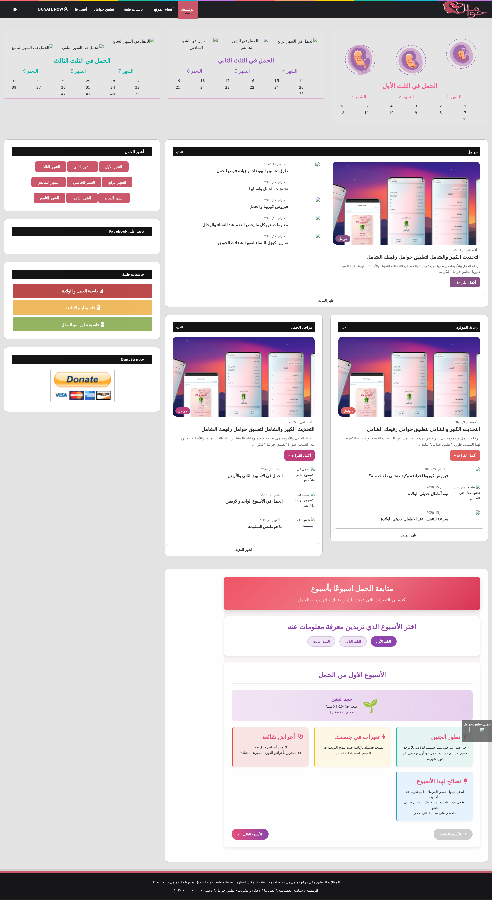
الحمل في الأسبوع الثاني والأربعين (254, 476)
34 (112, 87)
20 (301, 87)
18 (202, 80)
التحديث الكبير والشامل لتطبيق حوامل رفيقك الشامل (423, 257)
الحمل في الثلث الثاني (246, 60)
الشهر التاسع (49, 198)
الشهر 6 (194, 71)
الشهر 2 (406, 96)
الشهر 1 (454, 96)
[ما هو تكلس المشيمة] (300, 527)
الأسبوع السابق (450, 834)
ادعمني (208, 890)
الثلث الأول (383, 641)
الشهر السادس (48, 182)
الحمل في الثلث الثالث (82, 60)
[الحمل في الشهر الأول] (461, 50)
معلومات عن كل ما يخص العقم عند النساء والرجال (245, 225)
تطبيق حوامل (105, 9)
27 (137, 80)
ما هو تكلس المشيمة (265, 526)
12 (342, 112)
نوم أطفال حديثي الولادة (428, 494)
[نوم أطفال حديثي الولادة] (466, 494)
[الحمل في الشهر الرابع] (297, 38)
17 (227, 80)
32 (14, 80)
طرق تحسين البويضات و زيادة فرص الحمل (252, 171)
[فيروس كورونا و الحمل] (318, 200)
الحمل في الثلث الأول (410, 85)
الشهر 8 (78, 71)
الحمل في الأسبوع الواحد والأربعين (254, 501)
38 (14, 87)
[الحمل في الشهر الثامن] (82, 44)
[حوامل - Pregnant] (464, 9)
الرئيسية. (188, 9)
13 (465, 119)
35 (88, 87)
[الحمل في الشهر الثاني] (410, 57)
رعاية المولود (467, 327)
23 (227, 87)
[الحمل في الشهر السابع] (133, 38)
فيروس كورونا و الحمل (268, 207)
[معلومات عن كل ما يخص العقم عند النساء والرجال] (318, 218)
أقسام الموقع (164, 9)
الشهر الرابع (117, 182)
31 (38, 80)
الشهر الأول (113, 166)
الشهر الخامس (84, 182)
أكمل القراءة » (465, 282)
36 (63, 87)
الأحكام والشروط (249, 890)
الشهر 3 (358, 96)
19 (178, 80)
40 (112, 94)
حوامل (472, 152)
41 (88, 94)
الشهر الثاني (82, 166)
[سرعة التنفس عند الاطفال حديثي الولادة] (477, 512)
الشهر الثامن (82, 198)
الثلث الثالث (321, 641)
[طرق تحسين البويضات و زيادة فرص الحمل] (317, 164)
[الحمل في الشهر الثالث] (360, 57)
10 (391, 112)
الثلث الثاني (353, 641)
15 (276, 80)
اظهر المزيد (326, 300)
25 (178, 87)
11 (366, 112)
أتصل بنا (82, 9)
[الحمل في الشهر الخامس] (246, 41)
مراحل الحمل (301, 327)
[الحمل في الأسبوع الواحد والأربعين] (300, 501)
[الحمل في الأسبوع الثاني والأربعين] (300, 476)
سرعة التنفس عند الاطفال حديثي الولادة (414, 519)
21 (276, 87)
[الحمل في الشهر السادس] (196, 41)
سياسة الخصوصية (290, 890)
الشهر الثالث (51, 166)
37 (38, 87)
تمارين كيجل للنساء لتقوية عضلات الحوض (253, 243)
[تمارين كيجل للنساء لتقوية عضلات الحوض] (318, 236)
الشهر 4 (290, 71)
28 (112, 80)
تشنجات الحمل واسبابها (268, 189)
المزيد (179, 152)
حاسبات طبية (134, 9)
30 (63, 80)
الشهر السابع (114, 198)
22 (252, 87)
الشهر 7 (126, 71)
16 (252, 80)
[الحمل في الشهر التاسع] (32, 44)
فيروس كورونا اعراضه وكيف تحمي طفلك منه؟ (408, 476)
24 (202, 87)
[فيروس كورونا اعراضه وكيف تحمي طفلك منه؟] (477, 469)
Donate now (51, 9)
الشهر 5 (242, 71)
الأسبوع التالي (252, 834)
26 (301, 93)
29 (88, 80)
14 (301, 80)
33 (137, 87)
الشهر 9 (30, 71)
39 (137, 94)
